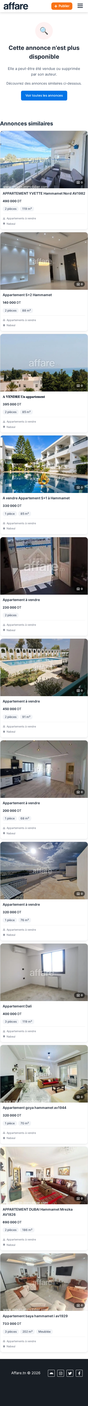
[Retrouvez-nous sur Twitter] (69, 1373)
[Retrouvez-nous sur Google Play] (51, 1373)
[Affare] (16, 6)
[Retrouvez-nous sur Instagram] (60, 1373)
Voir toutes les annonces (44, 95)
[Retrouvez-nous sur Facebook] (79, 1373)
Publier (64, 6)
